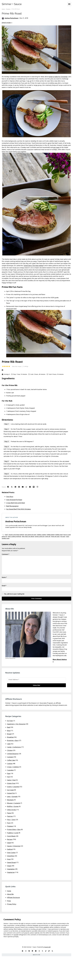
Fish (8, 777)
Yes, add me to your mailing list (14, 594)
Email (4, 585)
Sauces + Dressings (13, 846)
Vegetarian (11, 872)
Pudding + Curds (12, 833)
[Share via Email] (23, 487)
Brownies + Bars (12, 740)
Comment (5, 554)
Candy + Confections (14, 747)
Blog (8, 731)
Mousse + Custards (13, 803)
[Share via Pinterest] (20, 487)
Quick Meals (11, 836)
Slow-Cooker (11, 853)
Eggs (8, 773)
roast (67, 536)
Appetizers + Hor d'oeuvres (16, 724)
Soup (9, 859)
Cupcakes (10, 770)
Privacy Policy (11, 904)
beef (6, 534)
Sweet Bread (11, 862)
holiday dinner (51, 534)
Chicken (9, 750)
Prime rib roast (55, 536)
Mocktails (10, 800)
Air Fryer (10, 721)
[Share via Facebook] (9, 487)
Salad (9, 843)
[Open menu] (69, 4)
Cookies (9, 764)
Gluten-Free (11, 783)
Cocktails (10, 757)
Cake (8, 744)
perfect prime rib (40, 536)
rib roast (62, 536)
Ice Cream (10, 790)
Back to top (36, 955)
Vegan (9, 866)
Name (4, 577)
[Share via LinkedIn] (16, 487)
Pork (8, 823)
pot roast (56, 147)
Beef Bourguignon (12, 506)
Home (9, 891)
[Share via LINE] (34, 487)
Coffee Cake (11, 760)
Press (9, 901)
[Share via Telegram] (30, 487)
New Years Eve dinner (28, 536)
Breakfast (10, 737)
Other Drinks (11, 810)
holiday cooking (41, 534)
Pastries (10, 816)
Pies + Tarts (11, 820)
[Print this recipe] (36, 370)
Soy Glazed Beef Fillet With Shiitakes (18, 509)
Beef (8, 727)
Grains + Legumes (13, 787)
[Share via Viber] (38, 487)
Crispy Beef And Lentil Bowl (15, 503)
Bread (9, 734)
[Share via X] (12, 487)
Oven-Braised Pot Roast (14, 500)
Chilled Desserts (12, 754)
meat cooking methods (14, 536)
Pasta (9, 813)
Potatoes (10, 826)
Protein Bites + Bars (14, 829)
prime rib (47, 536)
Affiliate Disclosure (13, 897)
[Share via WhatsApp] (27, 487)
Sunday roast (5, 538)
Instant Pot (11, 793)
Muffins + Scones (13, 806)
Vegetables (11, 869)
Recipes (9, 839)
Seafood (9, 849)
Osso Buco (9, 497)
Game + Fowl (11, 780)
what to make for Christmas (58, 77)
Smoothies (10, 856)
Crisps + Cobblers (13, 767)
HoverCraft (47, 947)
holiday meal (59, 534)
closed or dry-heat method (16, 534)
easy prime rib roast (30, 534)
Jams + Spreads (12, 797)
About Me (10, 894)
